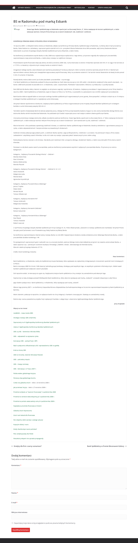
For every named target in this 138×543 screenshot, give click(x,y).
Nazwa (14, 493)
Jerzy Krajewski (19, 26)
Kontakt (91, 8)
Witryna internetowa (19, 512)
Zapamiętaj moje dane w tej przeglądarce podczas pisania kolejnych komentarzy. (45, 523)
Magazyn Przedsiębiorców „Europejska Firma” (53, 8)
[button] (32, 7)
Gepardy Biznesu (24, 8)
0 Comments (41, 26)
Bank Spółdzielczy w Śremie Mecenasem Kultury (105, 446)
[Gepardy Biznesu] (13, 7)
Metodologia (79, 8)
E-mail (14, 502)
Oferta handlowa (105, 8)
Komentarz (16, 465)
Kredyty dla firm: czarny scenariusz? (28, 446)
